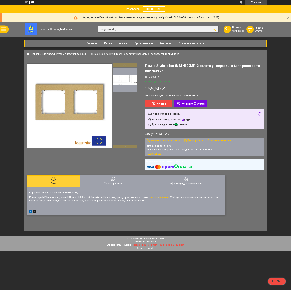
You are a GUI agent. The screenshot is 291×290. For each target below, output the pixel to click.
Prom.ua (162, 239)
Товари (35, 54)
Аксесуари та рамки (76, 54)
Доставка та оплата (191, 43)
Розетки (153, 197)
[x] (34, 211)
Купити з (187, 103)
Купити (161, 103)
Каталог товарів (114, 43)
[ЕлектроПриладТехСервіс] (31, 29)
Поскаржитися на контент (145, 245)
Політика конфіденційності (172, 245)
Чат (279, 281)
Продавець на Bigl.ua (145, 242)
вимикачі (164, 197)
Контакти (165, 43)
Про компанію (143, 43)
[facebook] (30, 211)
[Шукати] (214, 29)
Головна (92, 43)
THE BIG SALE (154, 9)
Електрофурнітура (52, 54)
